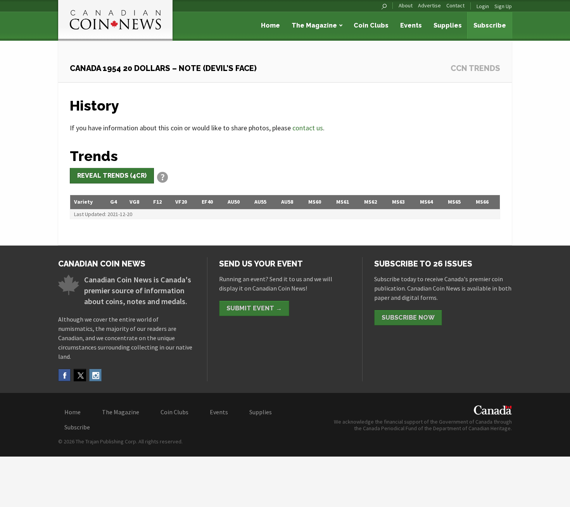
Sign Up (503, 6)
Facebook (64, 375)
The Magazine (314, 25)
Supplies (448, 25)
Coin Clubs (371, 25)
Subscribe (489, 25)
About (406, 5)
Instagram (95, 375)
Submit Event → (254, 308)
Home (270, 25)
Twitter (80, 375)
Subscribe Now (408, 317)
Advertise (429, 5)
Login (483, 6)
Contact (455, 5)
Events (411, 25)
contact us (307, 127)
